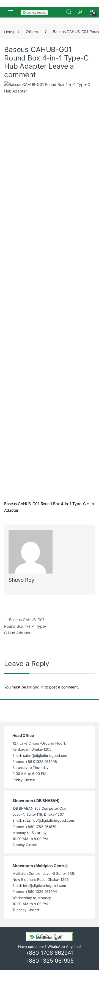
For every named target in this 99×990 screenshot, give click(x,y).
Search (69, 12)
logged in (35, 687)
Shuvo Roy (21, 580)
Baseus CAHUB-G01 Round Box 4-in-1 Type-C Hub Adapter (25, 626)
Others (32, 31)
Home (9, 31)
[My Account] (80, 12)
